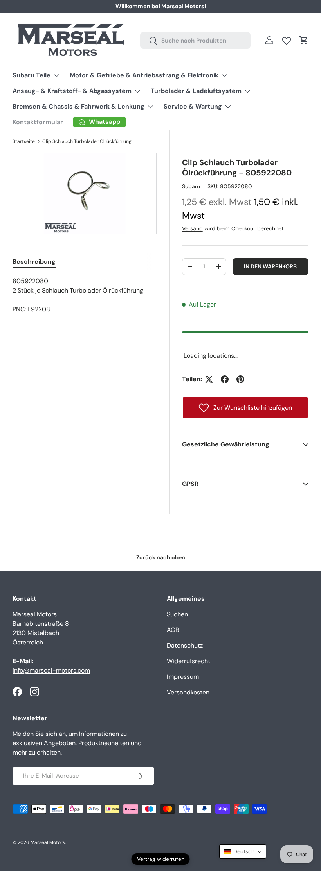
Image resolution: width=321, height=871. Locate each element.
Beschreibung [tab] (34, 261)
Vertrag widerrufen (160, 858)
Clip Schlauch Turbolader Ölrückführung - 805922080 (89, 141)
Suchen (177, 614)
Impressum (183, 677)
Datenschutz (185, 645)
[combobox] (195, 40)
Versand (192, 228)
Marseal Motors (48, 842)
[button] (303, 40)
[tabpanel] (85, 295)
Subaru (191, 186)
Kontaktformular (38, 122)
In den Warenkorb (270, 266)
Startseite (24, 141)
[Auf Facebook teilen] (225, 379)
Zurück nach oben (160, 557)
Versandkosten (188, 692)
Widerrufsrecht (188, 661)
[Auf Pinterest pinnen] (240, 379)
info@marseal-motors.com (51, 670)
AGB (173, 630)
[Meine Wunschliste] (286, 39)
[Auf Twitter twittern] (209, 379)
